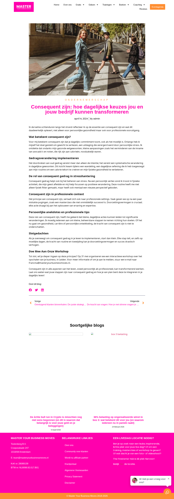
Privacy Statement (73, 476)
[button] (30, 290)
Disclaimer (70, 483)
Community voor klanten (76, 451)
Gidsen (92, 5)
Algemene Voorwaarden (76, 470)
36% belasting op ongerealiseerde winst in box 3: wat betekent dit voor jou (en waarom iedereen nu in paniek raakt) (118, 420)
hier (122, 464)
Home (56, 5)
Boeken (122, 5)
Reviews (143, 9)
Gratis (78, 5)
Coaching (137, 5)
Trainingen (107, 5)
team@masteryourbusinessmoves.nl (31, 458)
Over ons (67, 5)
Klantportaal (70, 464)
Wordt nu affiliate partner (76, 458)
